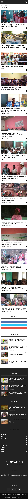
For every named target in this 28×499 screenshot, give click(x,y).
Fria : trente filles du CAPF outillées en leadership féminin (13, 156)
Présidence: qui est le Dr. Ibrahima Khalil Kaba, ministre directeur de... (18, 407)
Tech (14, 494)
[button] (26, 2)
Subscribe (24, 327)
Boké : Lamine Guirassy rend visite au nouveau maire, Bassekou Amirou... (17, 347)
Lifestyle (10, 494)
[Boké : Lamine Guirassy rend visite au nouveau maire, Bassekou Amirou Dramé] (4, 348)
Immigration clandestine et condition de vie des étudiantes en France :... (18, 414)
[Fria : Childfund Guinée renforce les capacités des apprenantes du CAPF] (14, 299)
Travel (18, 494)
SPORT (2, 451)
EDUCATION (3, 443)
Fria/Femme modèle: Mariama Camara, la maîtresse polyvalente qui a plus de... (13, 110)
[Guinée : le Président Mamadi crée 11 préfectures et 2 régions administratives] (4, 354)
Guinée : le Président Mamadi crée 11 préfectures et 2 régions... (17, 353)
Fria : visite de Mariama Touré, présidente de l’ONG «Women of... (12, 287)
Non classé (4, 445)
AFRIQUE (3, 436)
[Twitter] (12, 489)
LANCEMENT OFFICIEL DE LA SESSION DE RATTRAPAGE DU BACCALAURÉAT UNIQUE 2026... (17, 361)
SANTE (2, 449)
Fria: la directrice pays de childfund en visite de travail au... (14, 222)
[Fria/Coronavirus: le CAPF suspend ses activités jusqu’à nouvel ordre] (14, 37)
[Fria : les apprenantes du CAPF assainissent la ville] (14, 190)
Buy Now (24, 494)
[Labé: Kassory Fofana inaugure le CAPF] (14, 58)
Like (25, 321)
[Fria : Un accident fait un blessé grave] (4, 421)
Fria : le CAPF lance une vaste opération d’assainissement (11, 266)
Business (4, 494)
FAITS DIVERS (4, 441)
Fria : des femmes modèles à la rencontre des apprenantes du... (12, 243)
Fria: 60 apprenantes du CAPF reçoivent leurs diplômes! (11, 88)
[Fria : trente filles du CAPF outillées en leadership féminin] (14, 147)
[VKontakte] (16, 489)
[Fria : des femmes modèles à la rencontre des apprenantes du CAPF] (14, 234)
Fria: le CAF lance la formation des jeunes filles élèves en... (13, 25)
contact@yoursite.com (16, 480)
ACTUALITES (3, 434)
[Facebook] (8, 489)
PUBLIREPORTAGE (4, 22)
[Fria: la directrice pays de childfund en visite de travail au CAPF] (14, 212)
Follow (24, 324)
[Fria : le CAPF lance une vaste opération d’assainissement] (14, 256)
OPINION (3, 447)
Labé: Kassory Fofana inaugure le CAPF (12, 67)
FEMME (2, 64)
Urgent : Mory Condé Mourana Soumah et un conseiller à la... (17, 340)
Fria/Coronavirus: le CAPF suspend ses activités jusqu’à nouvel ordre (13, 46)
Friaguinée (3, 28)
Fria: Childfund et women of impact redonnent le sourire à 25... (13, 177)
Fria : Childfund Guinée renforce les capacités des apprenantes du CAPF (13, 308)
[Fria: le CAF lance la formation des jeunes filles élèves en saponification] (14, 16)
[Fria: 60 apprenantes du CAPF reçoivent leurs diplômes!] (14, 79)
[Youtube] (19, 489)
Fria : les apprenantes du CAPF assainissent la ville (11, 199)
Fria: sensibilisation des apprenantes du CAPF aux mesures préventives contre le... (12, 134)
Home (2, 5)
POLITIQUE (3, 438)
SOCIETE (2, 43)
